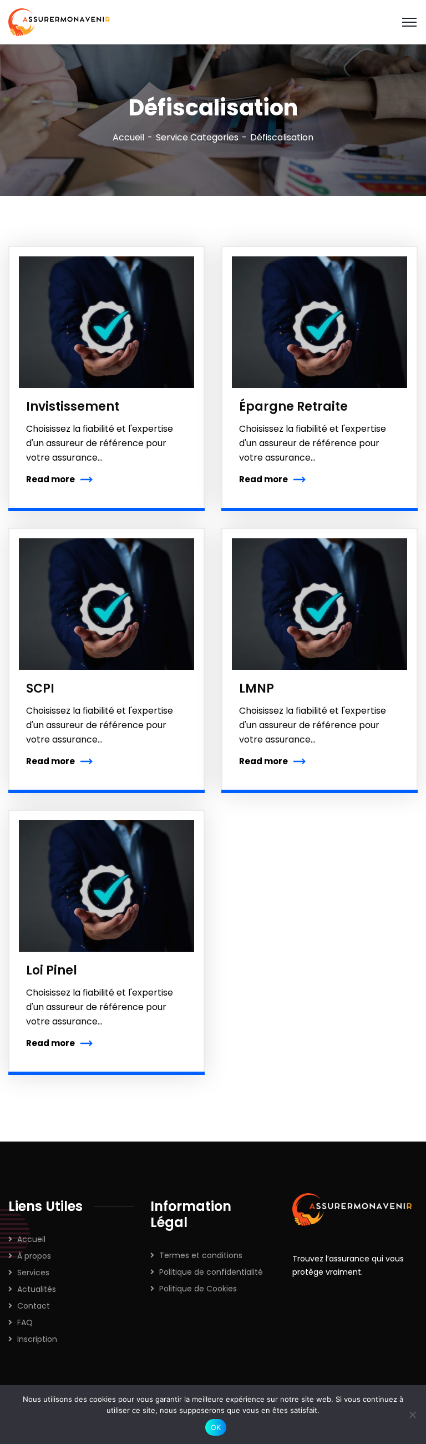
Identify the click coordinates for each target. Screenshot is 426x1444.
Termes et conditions (200, 1255)
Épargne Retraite (293, 406)
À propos (34, 1255)
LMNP (256, 688)
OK (216, 1427)
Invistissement (72, 406)
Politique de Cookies (198, 1288)
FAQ (25, 1322)
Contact (33, 1305)
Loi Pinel (51, 970)
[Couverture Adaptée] (61, 21)
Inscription (37, 1339)
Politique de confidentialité (211, 1272)
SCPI (40, 688)
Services (33, 1272)
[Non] (412, 1414)
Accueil (128, 137)
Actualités (36, 1289)
